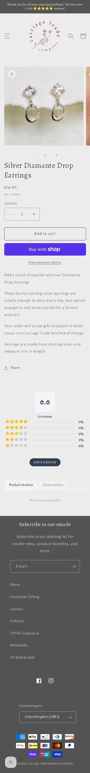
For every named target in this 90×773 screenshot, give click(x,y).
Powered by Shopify (60, 763)
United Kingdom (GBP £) (42, 717)
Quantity (10, 203)
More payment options (45, 262)
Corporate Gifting (24, 597)
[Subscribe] (74, 566)
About (15, 584)
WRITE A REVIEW (45, 462)
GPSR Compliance (25, 633)
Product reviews (21, 485)
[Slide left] (33, 155)
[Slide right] (56, 155)
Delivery (17, 621)
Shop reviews (53, 485)
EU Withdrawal (22, 657)
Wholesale (19, 645)
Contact (16, 609)
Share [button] (15, 368)
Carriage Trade (37, 763)
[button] (7, 36)
